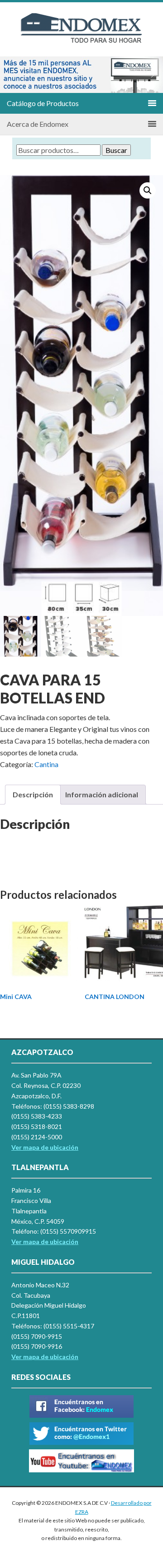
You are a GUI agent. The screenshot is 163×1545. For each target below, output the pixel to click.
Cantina (46, 764)
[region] (81, 74)
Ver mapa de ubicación (44, 1241)
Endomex (81, 36)
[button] (10, 75)
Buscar (116, 150)
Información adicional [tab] (101, 794)
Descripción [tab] (33, 794)
